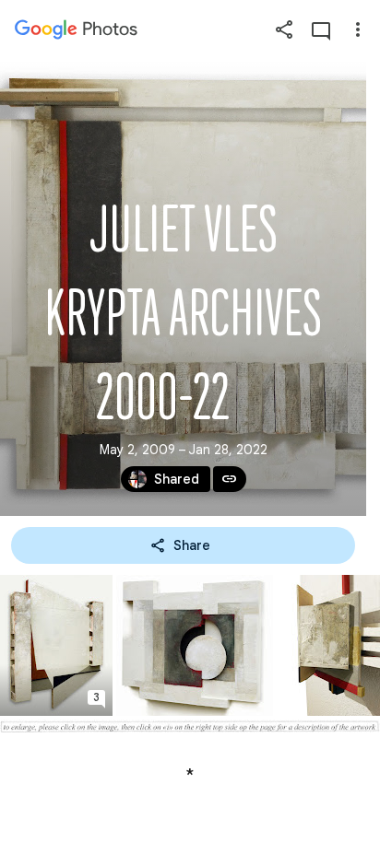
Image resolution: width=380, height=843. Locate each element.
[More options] (357, 29)
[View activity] (321, 29)
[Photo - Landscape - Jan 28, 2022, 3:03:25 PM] (190, 726)
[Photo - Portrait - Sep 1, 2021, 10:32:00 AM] (56, 645)
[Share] (284, 29)
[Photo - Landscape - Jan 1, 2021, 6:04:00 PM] (194, 645)
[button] (96, 701)
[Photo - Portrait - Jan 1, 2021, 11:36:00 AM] (328, 645)
